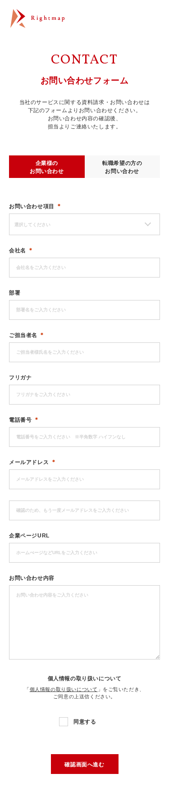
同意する (84, 722)
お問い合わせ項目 (32, 206)
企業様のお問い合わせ (47, 167)
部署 (14, 293)
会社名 (17, 250)
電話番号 (20, 420)
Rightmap (37, 21)
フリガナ (20, 377)
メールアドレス (29, 462)
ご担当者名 (23, 335)
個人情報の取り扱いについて (85, 678)
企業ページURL (29, 535)
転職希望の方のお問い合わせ (122, 167)
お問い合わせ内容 (32, 578)
